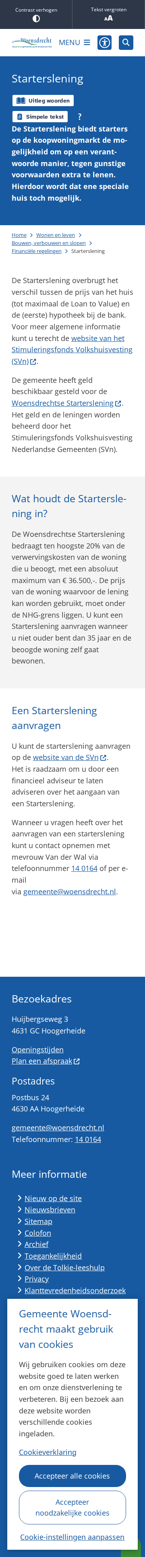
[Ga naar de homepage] (32, 42)
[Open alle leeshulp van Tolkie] (79, 116)
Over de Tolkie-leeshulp (65, 1267)
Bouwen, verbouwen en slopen (49, 242)
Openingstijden (38, 1049)
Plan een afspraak (42, 1061)
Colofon (38, 1233)
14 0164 (84, 868)
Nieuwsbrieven (50, 1209)
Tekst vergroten (108, 9)
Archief (36, 1244)
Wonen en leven (55, 234)
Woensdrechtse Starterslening (63, 403)
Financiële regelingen (37, 251)
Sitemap (38, 1221)
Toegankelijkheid (53, 1256)
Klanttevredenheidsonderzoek (75, 1290)
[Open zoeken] (126, 42)
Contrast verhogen (36, 9)
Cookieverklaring (48, 1452)
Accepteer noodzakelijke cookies (72, 1507)
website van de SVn (66, 757)
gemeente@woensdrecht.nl (69, 891)
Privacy (37, 1279)
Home (19, 234)
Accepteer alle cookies (72, 1476)
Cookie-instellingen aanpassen (72, 1537)
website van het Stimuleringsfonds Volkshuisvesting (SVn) (72, 349)
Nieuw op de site (53, 1198)
